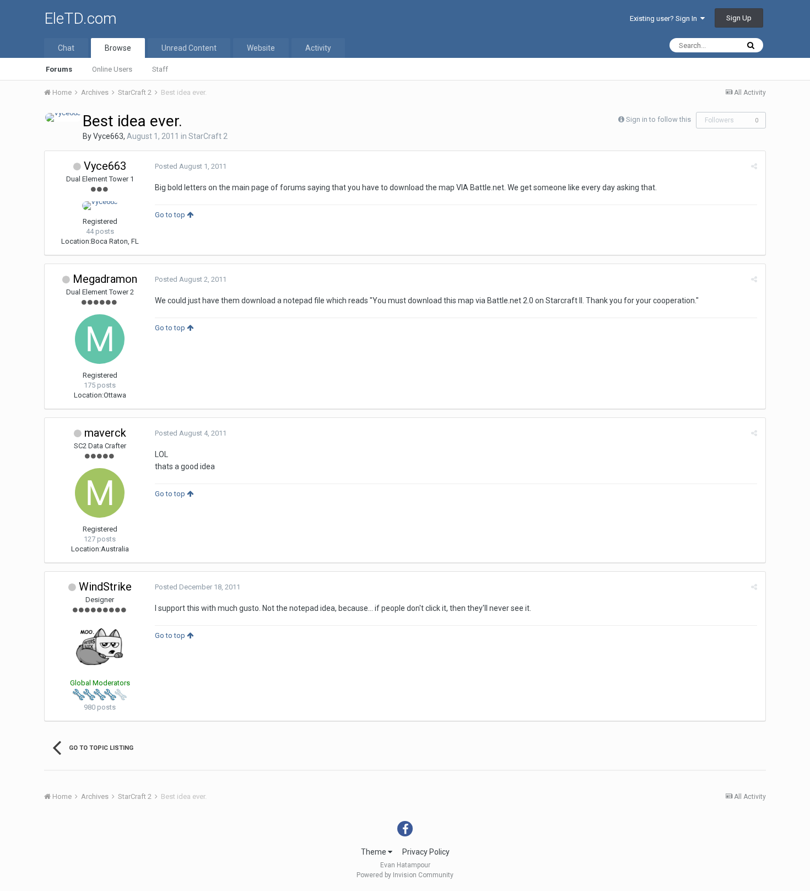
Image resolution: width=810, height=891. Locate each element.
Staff (160, 69)
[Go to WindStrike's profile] (100, 647)
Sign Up (739, 18)
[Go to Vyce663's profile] (63, 117)
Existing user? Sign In (665, 18)
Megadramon (105, 279)
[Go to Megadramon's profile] (100, 339)
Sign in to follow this (658, 119)
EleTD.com (80, 18)
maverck (105, 432)
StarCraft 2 (208, 136)
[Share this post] (754, 166)
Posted (190, 166)
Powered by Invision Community (405, 875)
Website (261, 48)
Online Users (112, 69)
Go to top (171, 215)
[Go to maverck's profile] (100, 493)
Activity (318, 48)
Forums (59, 69)
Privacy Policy (426, 851)
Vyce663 (108, 136)
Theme (374, 851)
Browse (118, 48)
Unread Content (189, 48)
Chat (66, 48)
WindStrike (105, 586)
